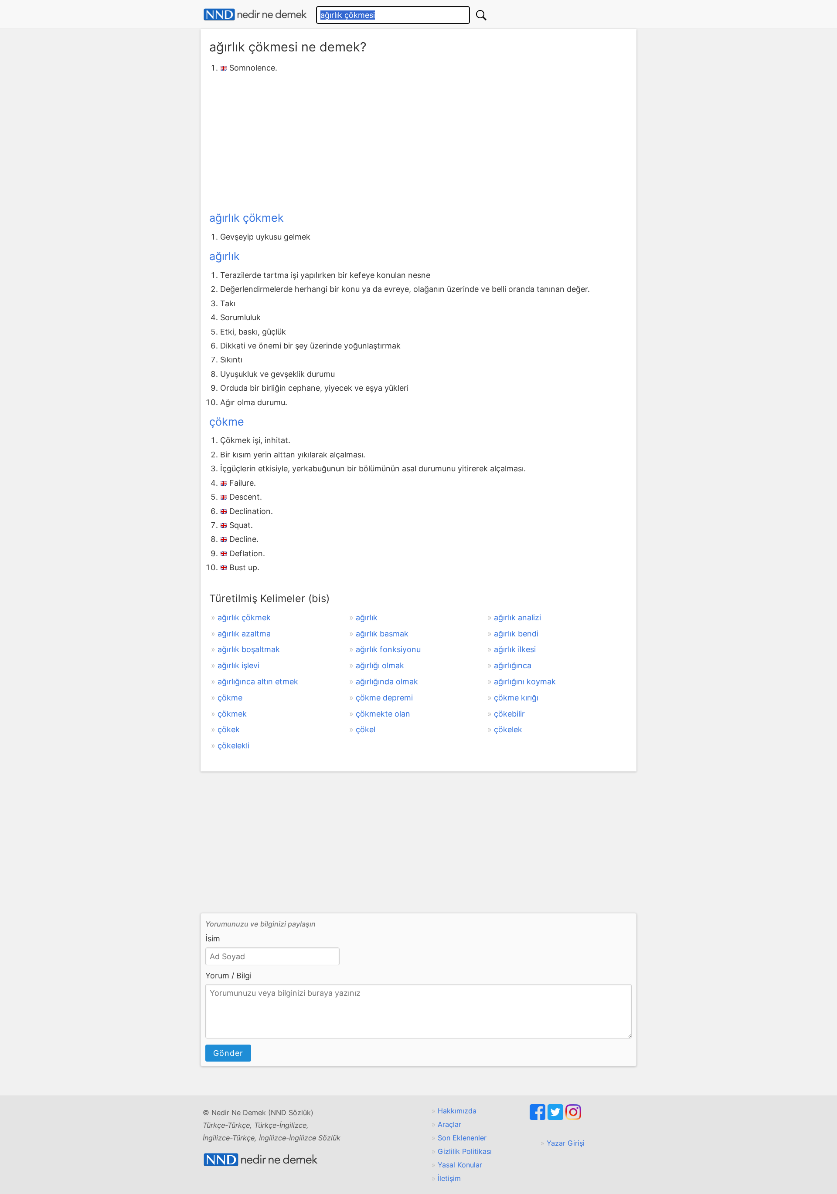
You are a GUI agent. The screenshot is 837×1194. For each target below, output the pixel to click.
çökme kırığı (516, 697)
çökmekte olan (383, 713)
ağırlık (224, 256)
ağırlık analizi (517, 617)
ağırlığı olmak (380, 665)
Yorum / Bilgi (228, 975)
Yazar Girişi (566, 1143)
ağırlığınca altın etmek (258, 681)
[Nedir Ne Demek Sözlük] (255, 15)
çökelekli (233, 745)
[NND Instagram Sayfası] (573, 1117)
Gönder (228, 1053)
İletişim (449, 1178)
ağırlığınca (512, 665)
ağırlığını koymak (525, 681)
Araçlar (449, 1124)
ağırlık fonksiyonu (388, 649)
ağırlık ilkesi (515, 649)
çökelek (508, 729)
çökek (229, 729)
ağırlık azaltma (244, 633)
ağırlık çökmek (246, 217)
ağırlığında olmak (387, 681)
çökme (226, 421)
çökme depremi (384, 697)
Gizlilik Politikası (465, 1151)
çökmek (232, 713)
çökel (365, 729)
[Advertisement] (418, 141)
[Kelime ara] (481, 15)
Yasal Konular (460, 1164)
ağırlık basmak (382, 633)
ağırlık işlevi (238, 665)
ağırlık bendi (516, 633)
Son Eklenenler (462, 1137)
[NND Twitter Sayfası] (556, 1117)
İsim (212, 938)
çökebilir (509, 713)
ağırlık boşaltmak (249, 649)
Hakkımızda (457, 1110)
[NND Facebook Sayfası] (539, 1117)
